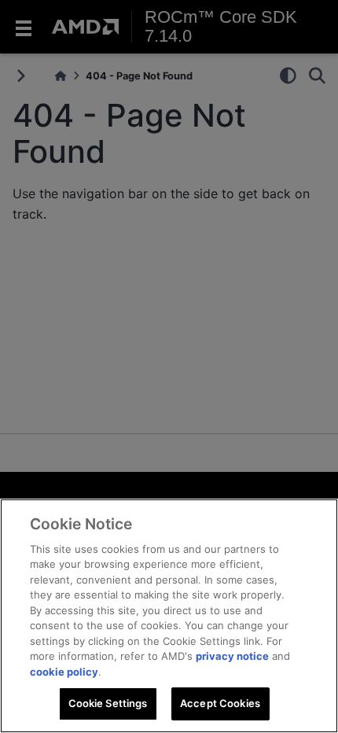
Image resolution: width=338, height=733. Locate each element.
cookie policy (64, 671)
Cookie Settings (108, 703)
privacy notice (232, 656)
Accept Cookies (220, 703)
